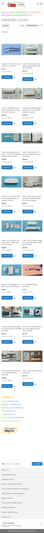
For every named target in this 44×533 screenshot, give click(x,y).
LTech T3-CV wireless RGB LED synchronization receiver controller (11, 198)
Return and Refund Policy (12, 484)
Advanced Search (8, 507)
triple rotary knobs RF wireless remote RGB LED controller (11, 373)
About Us (5, 470)
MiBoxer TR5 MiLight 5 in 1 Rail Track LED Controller (11, 285)
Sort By (21, 25)
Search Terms (7, 498)
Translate (18, 526)
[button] (14, 77)
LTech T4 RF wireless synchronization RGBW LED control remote (11, 242)
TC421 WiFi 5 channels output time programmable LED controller (32, 329)
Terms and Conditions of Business (15, 489)
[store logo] (16, 4)
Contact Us (6, 517)
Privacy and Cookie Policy (12, 503)
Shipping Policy (8, 479)
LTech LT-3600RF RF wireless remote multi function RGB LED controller (11, 110)
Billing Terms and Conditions (13, 493)
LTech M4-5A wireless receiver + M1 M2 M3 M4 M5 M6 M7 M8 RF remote (11, 154)
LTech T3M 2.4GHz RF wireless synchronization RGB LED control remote (32, 198)
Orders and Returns (10, 512)
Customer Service (9, 474)
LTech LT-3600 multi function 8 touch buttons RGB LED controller (31, 66)
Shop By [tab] (6, 25)
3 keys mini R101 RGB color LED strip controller (11, 65)
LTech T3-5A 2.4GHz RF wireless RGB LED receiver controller (31, 154)
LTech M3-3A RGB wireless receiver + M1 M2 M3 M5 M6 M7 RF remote (31, 110)
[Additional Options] (10, 430)
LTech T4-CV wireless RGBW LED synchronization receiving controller (32, 242)
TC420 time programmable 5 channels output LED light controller (11, 329)
